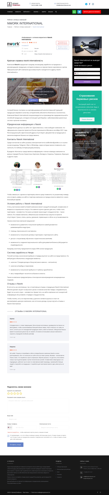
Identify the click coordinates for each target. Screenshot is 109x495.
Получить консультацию (54, 273)
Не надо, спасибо (54, 279)
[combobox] (41, 267)
